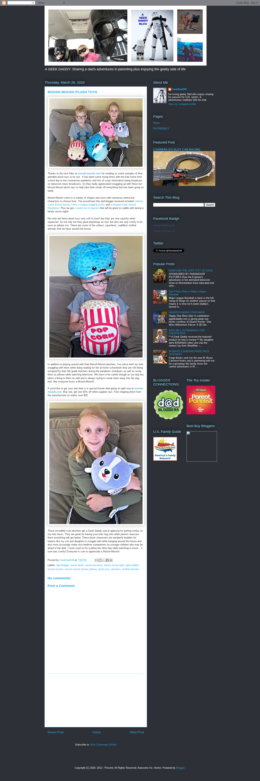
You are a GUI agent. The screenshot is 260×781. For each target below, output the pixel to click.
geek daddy (132, 565)
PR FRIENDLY (161, 128)
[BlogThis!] (100, 560)
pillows (93, 569)
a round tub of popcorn (86, 208)
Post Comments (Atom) (103, 744)
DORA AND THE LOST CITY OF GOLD (191, 270)
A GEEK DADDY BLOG (164, 225)
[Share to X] (104, 560)
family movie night (114, 565)
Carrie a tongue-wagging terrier (87, 204)
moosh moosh (55, 569)
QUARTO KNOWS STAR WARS (187, 312)
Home (97, 732)
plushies (115, 569)
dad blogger (62, 565)
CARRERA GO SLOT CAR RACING (176, 149)
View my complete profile (182, 104)
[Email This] (96, 560)
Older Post (137, 732)
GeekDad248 (179, 89)
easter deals (77, 565)
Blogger (180, 767)
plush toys (104, 569)
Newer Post (55, 732)
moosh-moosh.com (89, 173)
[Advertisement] (95, 700)
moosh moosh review (76, 569)
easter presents (94, 565)
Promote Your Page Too (164, 231)
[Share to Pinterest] (111, 560)
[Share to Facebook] (107, 560)
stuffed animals (130, 569)
